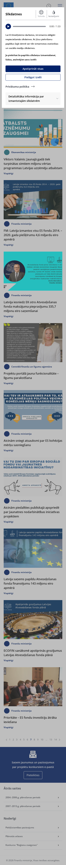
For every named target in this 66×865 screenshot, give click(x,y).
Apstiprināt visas (33, 68)
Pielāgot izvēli (33, 77)
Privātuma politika (17, 86)
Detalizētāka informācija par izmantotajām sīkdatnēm (26, 99)
